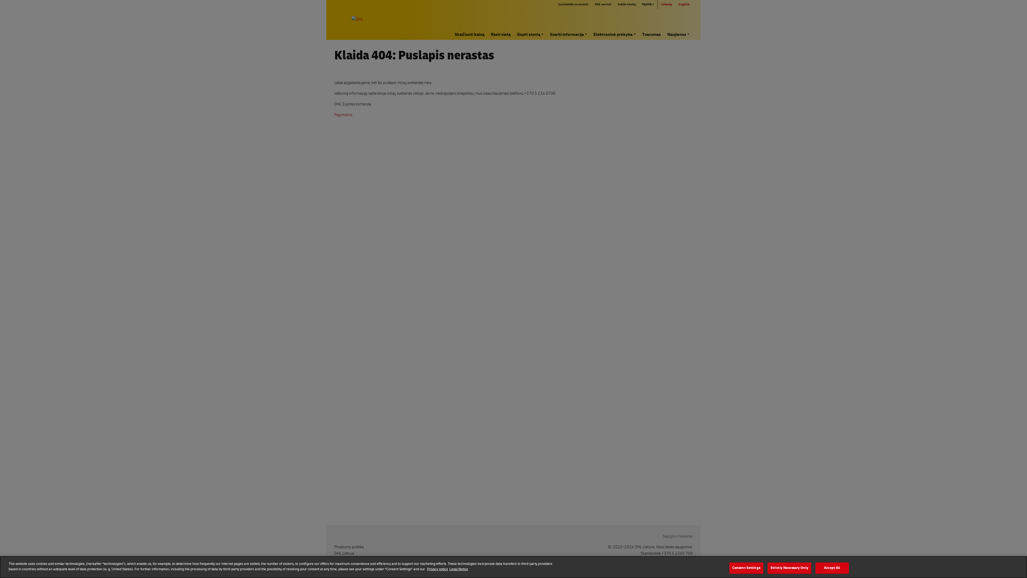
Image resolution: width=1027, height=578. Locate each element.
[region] (513, 567)
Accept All (832, 568)
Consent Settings (746, 568)
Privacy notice (437, 569)
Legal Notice (458, 569)
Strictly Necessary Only (789, 568)
